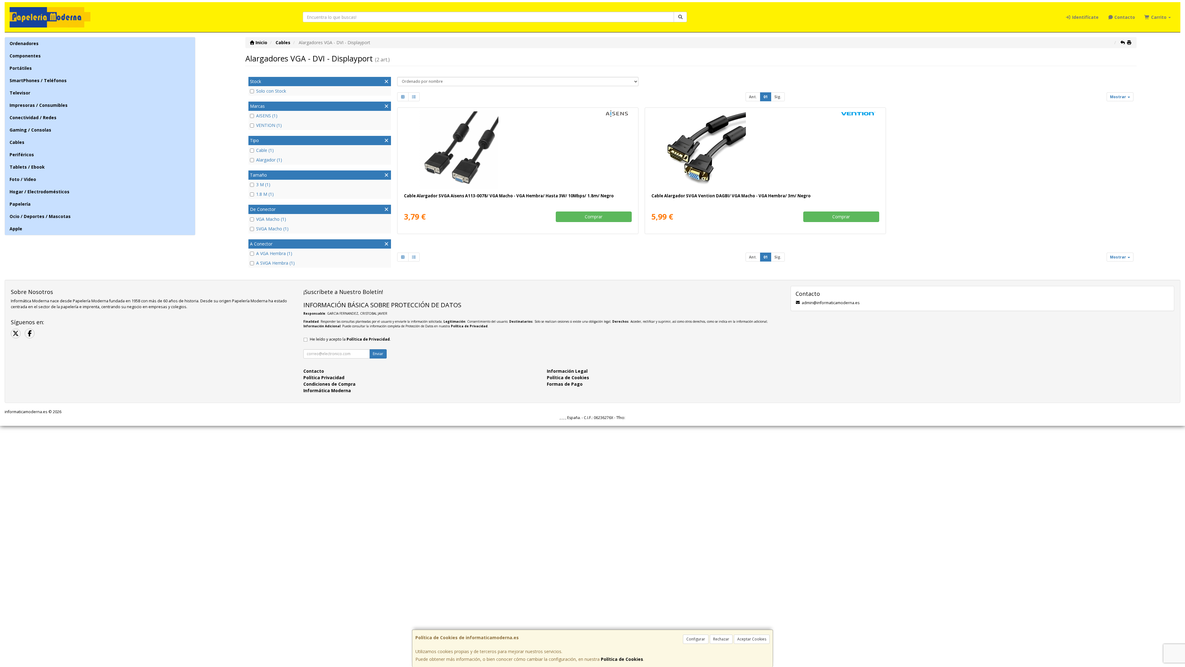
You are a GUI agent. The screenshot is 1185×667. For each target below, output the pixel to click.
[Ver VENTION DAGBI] (765, 149)
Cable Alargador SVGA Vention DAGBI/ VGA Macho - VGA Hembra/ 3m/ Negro (731, 196)
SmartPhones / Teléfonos (38, 80)
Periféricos (22, 154)
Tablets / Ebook (27, 167)
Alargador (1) (269, 160)
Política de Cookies (622, 659)
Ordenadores (24, 43)
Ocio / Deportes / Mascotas (40, 216)
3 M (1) (263, 184)
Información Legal (567, 371)
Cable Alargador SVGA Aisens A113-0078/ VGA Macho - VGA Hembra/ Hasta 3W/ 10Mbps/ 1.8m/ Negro (509, 196)
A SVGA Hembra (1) (275, 263)
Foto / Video (23, 179)
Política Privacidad (323, 377)
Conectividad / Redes (33, 117)
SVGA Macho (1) (272, 229)
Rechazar (721, 639)
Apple (16, 229)
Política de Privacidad (469, 326)
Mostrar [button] (1118, 96)
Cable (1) (265, 150)
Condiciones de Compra (329, 384)
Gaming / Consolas (30, 130)
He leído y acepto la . (350, 339)
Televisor (20, 93)
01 (765, 96)
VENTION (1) (269, 125)
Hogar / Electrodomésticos (39, 192)
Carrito (1159, 17)
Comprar (593, 217)
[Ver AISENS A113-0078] (517, 149)
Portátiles (21, 68)
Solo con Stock (271, 91)
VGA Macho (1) (271, 219)
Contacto (1124, 17)
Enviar (378, 353)
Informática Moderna (327, 390)
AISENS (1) (266, 116)
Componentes (25, 56)
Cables (17, 142)
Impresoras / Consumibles (39, 105)
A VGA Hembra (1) (274, 253)
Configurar (695, 639)
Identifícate (1085, 17)
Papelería (20, 204)
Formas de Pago (565, 384)
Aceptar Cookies (751, 639)
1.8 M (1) (265, 194)
